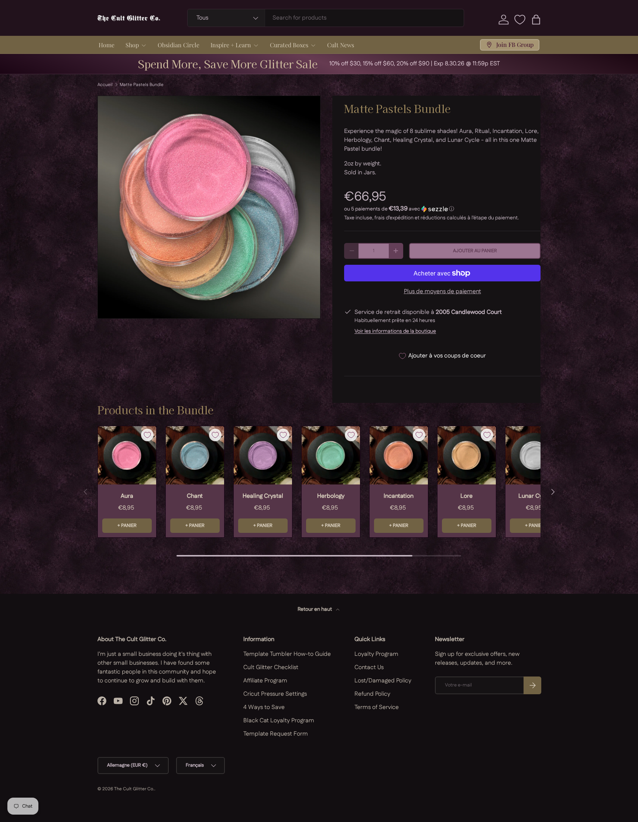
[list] (209, 207)
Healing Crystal (263, 496)
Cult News (340, 45)
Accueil (105, 85)
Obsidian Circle (178, 45)
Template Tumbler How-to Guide (287, 654)
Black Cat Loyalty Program (278, 720)
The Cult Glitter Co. (134, 789)
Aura (127, 496)
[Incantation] (399, 455)
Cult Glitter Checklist (270, 667)
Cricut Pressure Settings (275, 694)
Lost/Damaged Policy (382, 681)
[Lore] (467, 455)
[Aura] (127, 455)
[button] (536, 19)
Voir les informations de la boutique (395, 331)
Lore (466, 496)
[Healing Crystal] (263, 455)
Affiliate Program (265, 681)
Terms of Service (376, 707)
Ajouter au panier (475, 250)
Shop (132, 45)
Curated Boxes (289, 45)
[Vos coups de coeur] (520, 19)
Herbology (330, 496)
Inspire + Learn (230, 45)
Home (106, 45)
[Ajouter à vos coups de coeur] (147, 435)
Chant (195, 496)
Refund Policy (372, 694)
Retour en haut (315, 609)
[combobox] (326, 18)
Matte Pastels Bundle (142, 85)
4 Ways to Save (264, 707)
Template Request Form (275, 734)
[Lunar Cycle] (534, 455)
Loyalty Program (376, 654)
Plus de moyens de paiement (442, 291)
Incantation (399, 496)
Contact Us (369, 667)
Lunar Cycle (534, 496)
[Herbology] (331, 455)
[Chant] (195, 455)
